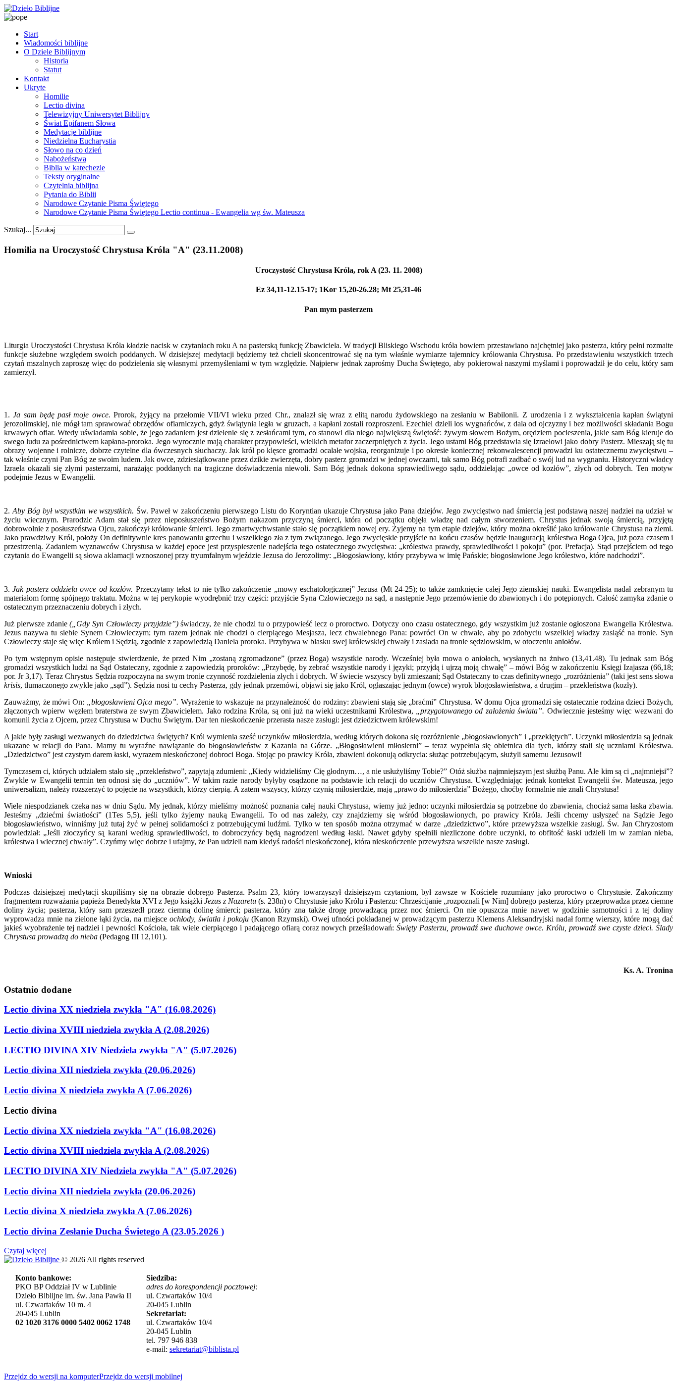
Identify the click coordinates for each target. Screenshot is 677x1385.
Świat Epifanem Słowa (79, 123)
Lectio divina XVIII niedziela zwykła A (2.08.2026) (106, 1030)
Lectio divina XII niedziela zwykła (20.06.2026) (99, 1070)
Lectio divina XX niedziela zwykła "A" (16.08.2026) (110, 1009)
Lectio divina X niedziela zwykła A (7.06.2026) (98, 1090)
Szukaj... (17, 229)
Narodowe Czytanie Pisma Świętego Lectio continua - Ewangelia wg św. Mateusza (174, 212)
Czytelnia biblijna (71, 185)
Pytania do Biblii (70, 194)
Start (31, 34)
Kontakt (36, 78)
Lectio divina (64, 105)
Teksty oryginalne (72, 176)
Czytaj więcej (25, 1250)
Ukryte (35, 87)
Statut (52, 69)
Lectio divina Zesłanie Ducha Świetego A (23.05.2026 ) (114, 1231)
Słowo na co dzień (73, 150)
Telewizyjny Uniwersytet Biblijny (97, 114)
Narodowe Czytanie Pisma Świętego (101, 203)
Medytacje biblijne (73, 132)
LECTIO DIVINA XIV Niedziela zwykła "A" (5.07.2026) (120, 1050)
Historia (56, 60)
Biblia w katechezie (74, 167)
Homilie (56, 96)
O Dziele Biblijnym (54, 52)
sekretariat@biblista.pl (204, 1349)
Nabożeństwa (65, 158)
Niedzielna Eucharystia (80, 141)
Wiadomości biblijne (56, 43)
